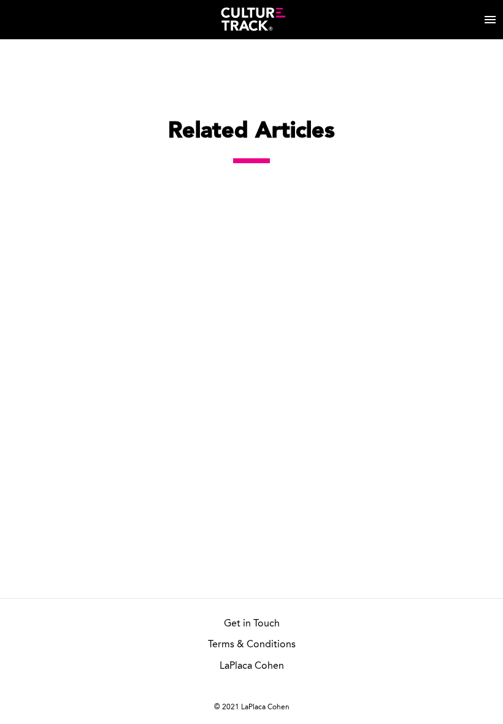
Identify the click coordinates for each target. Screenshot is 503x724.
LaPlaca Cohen (252, 666)
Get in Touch (252, 624)
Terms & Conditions (252, 645)
